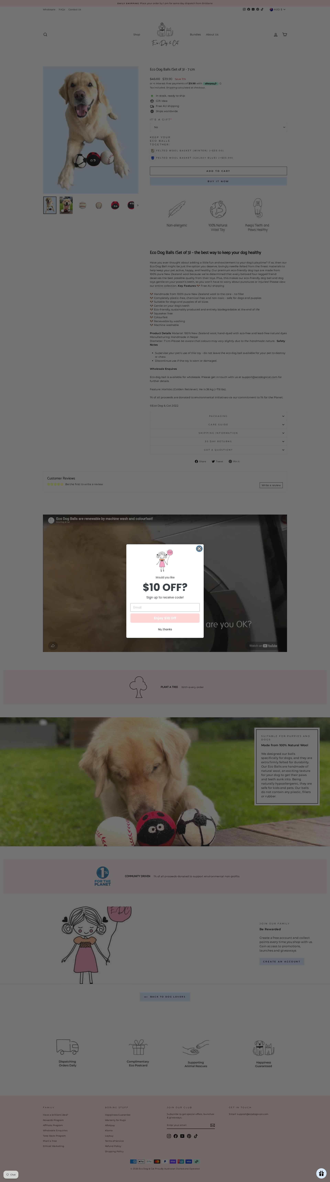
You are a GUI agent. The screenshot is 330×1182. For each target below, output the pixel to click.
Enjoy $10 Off (165, 618)
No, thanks (165, 629)
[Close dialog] (199, 549)
